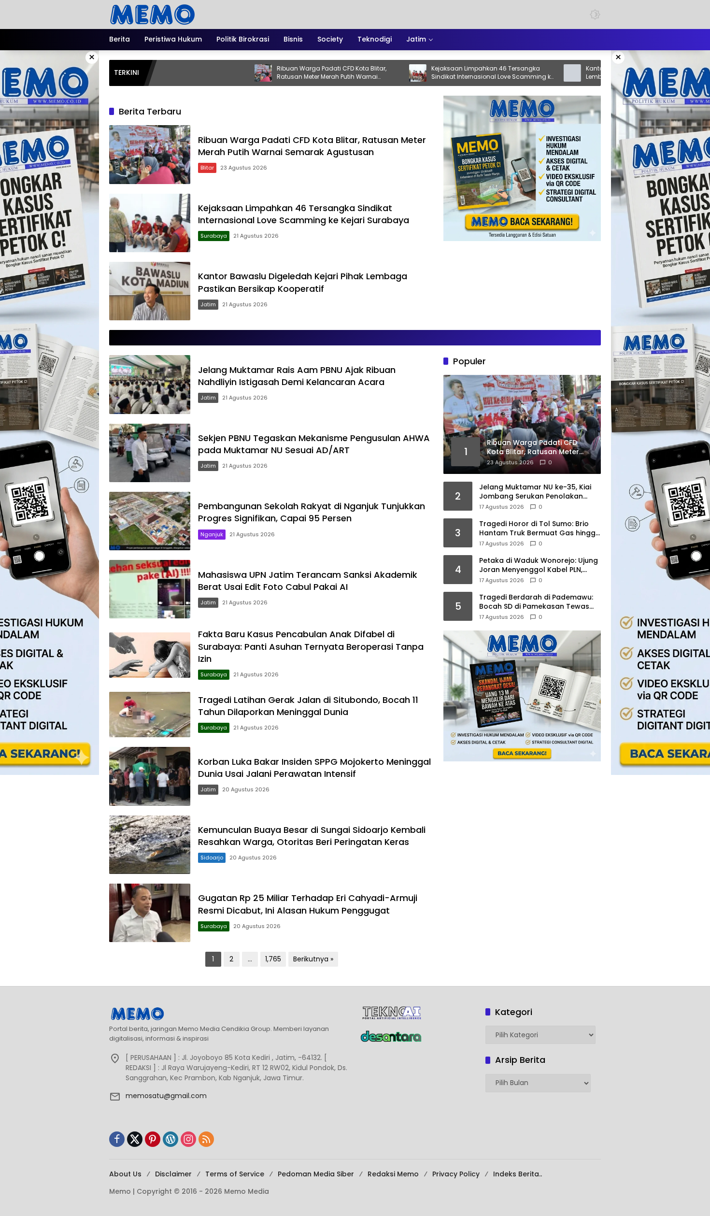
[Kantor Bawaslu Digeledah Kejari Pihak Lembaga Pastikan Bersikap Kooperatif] (516, 73)
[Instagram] (188, 1139)
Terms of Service (234, 1174)
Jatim (208, 304)
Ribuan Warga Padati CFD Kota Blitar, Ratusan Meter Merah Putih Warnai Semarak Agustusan (275, 73)
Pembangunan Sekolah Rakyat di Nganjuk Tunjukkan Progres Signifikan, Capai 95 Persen (311, 512)
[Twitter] (134, 1139)
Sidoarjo (211, 857)
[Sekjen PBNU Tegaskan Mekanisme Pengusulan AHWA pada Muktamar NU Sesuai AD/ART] (149, 453)
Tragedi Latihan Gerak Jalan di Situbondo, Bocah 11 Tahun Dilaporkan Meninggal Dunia (308, 706)
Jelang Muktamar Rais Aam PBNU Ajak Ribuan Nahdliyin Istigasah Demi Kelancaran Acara (297, 376)
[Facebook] (117, 1139)
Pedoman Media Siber (316, 1174)
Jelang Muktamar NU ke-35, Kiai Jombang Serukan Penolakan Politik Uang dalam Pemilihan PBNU (539, 492)
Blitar (207, 168)
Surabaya (213, 236)
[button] (595, 14)
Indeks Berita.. (517, 1174)
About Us (125, 1174)
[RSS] (206, 1139)
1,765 (273, 959)
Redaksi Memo (393, 1174)
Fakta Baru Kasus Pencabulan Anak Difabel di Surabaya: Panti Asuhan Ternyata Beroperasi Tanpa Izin (311, 646)
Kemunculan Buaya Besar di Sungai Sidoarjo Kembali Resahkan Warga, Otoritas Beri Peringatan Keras (312, 836)
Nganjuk (211, 534)
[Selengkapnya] (229, 1013)
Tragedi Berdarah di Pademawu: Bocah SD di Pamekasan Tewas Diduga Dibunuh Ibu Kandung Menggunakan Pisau (536, 602)
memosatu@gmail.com (166, 1096)
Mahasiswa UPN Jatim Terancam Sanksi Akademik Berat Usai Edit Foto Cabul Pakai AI (307, 581)
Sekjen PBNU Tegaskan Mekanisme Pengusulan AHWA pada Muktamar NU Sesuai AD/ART (314, 444)
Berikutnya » (313, 959)
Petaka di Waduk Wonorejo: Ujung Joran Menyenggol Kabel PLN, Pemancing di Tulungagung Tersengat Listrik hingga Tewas (538, 565)
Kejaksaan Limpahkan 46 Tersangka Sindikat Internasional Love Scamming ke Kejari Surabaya (436, 73)
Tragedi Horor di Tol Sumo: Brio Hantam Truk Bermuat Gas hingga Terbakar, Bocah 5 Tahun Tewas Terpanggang (539, 528)
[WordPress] (170, 1139)
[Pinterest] (152, 1139)
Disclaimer (173, 1174)
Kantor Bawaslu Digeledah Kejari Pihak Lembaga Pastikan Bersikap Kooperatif (586, 73)
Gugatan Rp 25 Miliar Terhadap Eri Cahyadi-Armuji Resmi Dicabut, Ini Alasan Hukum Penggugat (307, 904)
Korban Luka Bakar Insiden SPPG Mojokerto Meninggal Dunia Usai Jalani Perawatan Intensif (314, 768)
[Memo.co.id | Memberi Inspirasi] (152, 14)
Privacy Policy (456, 1174)
